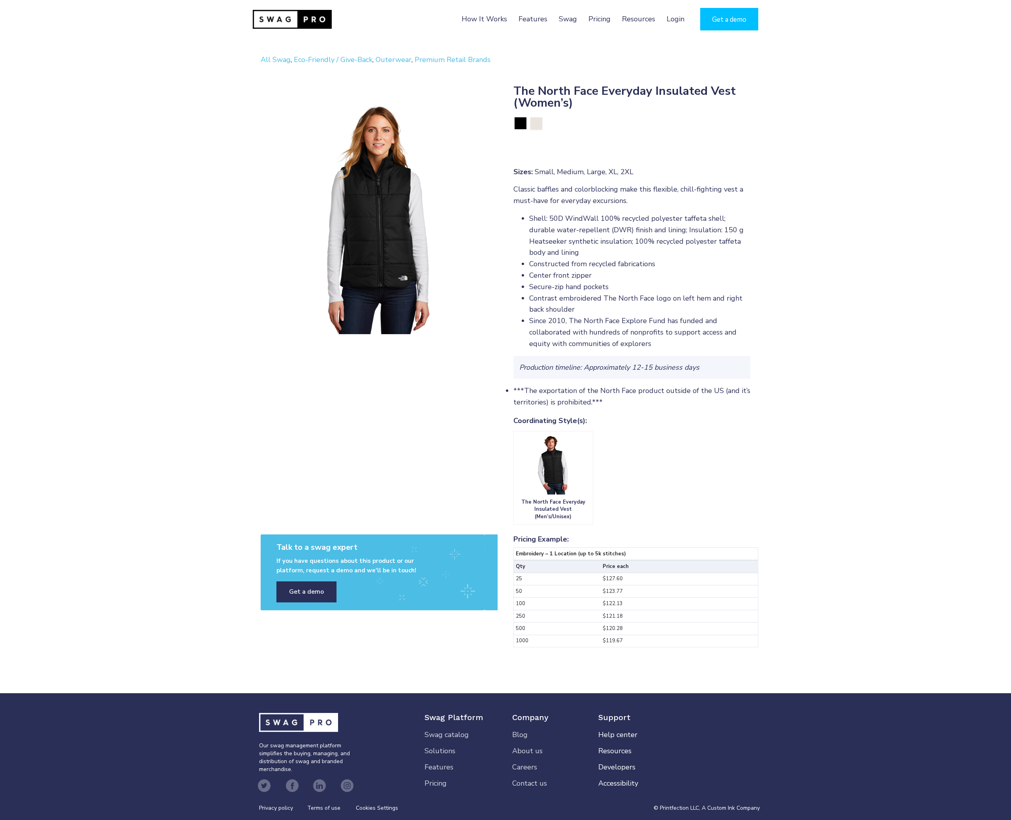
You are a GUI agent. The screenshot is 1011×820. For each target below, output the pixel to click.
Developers (616, 767)
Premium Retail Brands (452, 59)
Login (675, 19)
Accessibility (618, 783)
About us (527, 751)
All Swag (276, 59)
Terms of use (323, 808)
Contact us (529, 783)
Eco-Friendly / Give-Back (333, 59)
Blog (520, 734)
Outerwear (394, 59)
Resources (638, 19)
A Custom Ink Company (731, 808)
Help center (617, 734)
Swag (568, 19)
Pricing (599, 19)
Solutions (440, 751)
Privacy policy (283, 808)
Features (533, 19)
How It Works (484, 19)
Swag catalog (447, 734)
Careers (524, 767)
